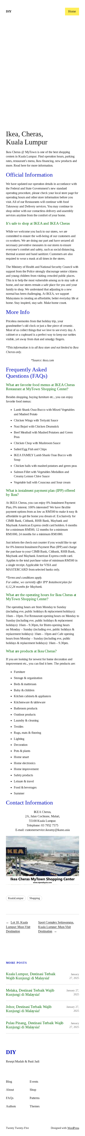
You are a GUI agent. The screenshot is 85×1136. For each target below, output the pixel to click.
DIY (9, 11)
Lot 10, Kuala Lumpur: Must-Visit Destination (18, 927)
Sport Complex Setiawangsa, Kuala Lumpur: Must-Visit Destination (56, 927)
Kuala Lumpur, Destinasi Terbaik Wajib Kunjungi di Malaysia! (31, 976)
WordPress (73, 1128)
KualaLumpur (16, 898)
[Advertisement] (42, 75)
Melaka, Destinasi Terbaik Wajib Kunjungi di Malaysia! (30, 992)
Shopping (34, 898)
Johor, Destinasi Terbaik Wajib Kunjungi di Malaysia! (29, 1009)
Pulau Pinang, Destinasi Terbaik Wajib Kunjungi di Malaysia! (34, 1025)
